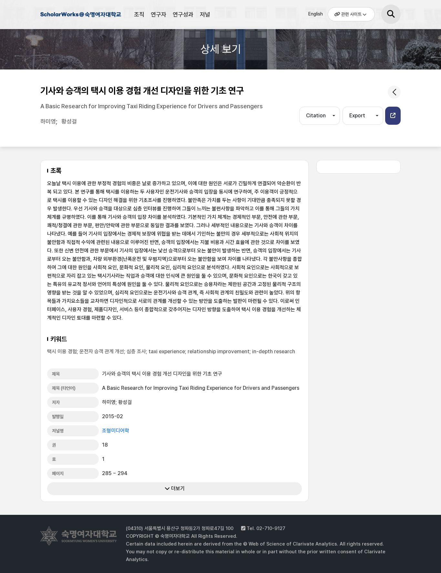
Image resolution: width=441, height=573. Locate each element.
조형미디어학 (115, 431)
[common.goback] (394, 92)
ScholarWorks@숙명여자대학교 (80, 15)
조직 (139, 14)
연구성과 (183, 14)
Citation (316, 115)
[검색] (391, 14)
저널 (205, 14)
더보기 (177, 488)
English (315, 13)
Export (357, 115)
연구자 (158, 14)
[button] (393, 116)
